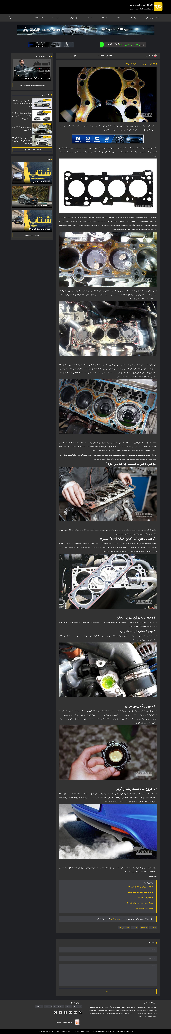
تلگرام (120, 919)
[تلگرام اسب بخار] (108, 139)
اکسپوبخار (104, 17)
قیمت (90, 17)
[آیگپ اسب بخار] (55, 1012)
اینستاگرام (113, 919)
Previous (49, 70)
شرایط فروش (74, 17)
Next (15, 70)
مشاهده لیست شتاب (32, 235)
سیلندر (134, 927)
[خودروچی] (123, 44)
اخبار (71, 55)
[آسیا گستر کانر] (51, 44)
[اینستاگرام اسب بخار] (80, 1012)
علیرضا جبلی (149, 55)
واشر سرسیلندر (123, 927)
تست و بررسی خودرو (152, 17)
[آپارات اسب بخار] (60, 1012)
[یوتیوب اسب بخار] (70, 1012)
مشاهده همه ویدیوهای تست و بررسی (32, 85)
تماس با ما (68, 1007)
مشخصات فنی (38, 17)
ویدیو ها (133, 17)
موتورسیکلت (56, 17)
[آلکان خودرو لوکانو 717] (85, 30)
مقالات (119, 17)
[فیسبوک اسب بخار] (65, 1012)
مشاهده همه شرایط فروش (32, 149)
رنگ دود (143, 927)
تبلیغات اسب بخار (58, 1007)
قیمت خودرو (39, 1007)
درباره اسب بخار (77, 1007)
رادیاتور (152, 927)
